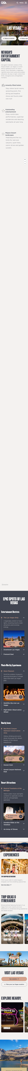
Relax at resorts (9, 38)
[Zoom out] (25, 161)
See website (13, 979)
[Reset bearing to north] (25, 164)
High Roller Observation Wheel (13, 711)
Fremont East (9, 654)
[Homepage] (3, 3)
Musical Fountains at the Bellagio (13, 789)
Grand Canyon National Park (12, 770)
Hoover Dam (8, 765)
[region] (14, 372)
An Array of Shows (11, 829)
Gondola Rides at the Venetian (11, 823)
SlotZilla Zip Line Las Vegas (11, 704)
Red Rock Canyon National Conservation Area (12, 731)
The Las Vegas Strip (11, 618)
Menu (21, 3)
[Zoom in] (25, 159)
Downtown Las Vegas (12, 650)
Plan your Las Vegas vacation (15, 984)
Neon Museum (9, 671)
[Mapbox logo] (5, 585)
